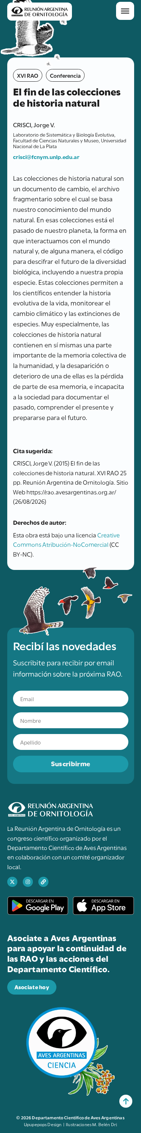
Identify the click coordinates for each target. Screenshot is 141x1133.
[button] (125, 11)
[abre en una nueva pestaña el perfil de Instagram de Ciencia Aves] (28, 882)
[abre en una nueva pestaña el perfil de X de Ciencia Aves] (12, 882)
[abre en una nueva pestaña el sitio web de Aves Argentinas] (43, 882)
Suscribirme (70, 763)
